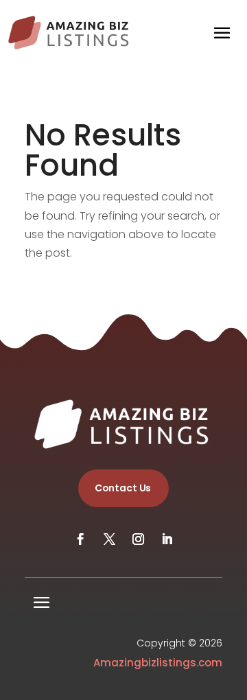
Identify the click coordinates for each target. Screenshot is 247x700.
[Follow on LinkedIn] (166, 539)
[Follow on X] (109, 539)
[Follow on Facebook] (80, 539)
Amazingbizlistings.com (157, 662)
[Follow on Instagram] (138, 539)
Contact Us (123, 488)
